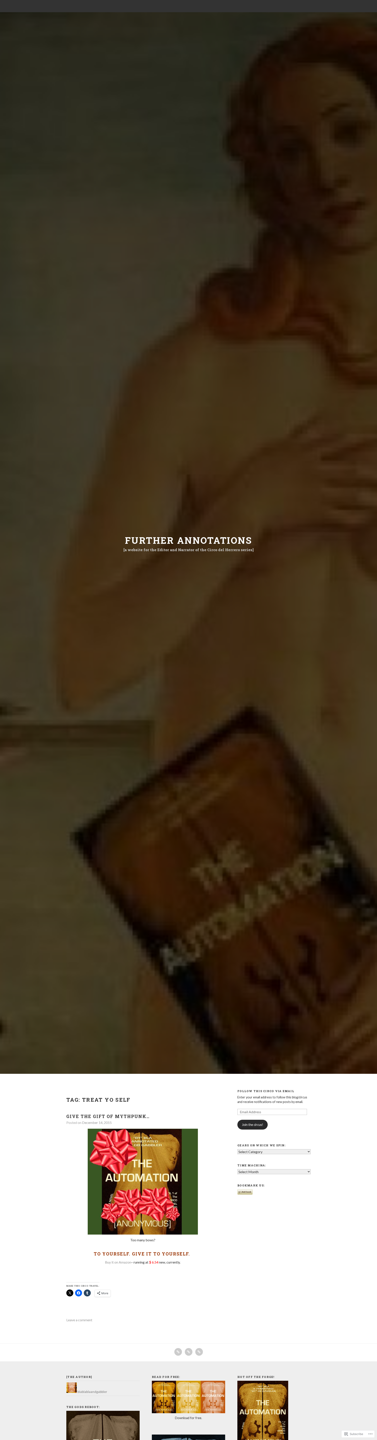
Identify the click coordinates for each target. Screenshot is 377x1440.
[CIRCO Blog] (178, 1352)
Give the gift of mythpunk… (108, 1116)
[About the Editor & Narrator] (188, 1352)
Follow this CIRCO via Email (265, 1091)
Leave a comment (79, 1320)
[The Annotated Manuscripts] (199, 1352)
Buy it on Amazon (118, 1262)
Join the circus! (252, 1125)
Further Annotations (188, 540)
